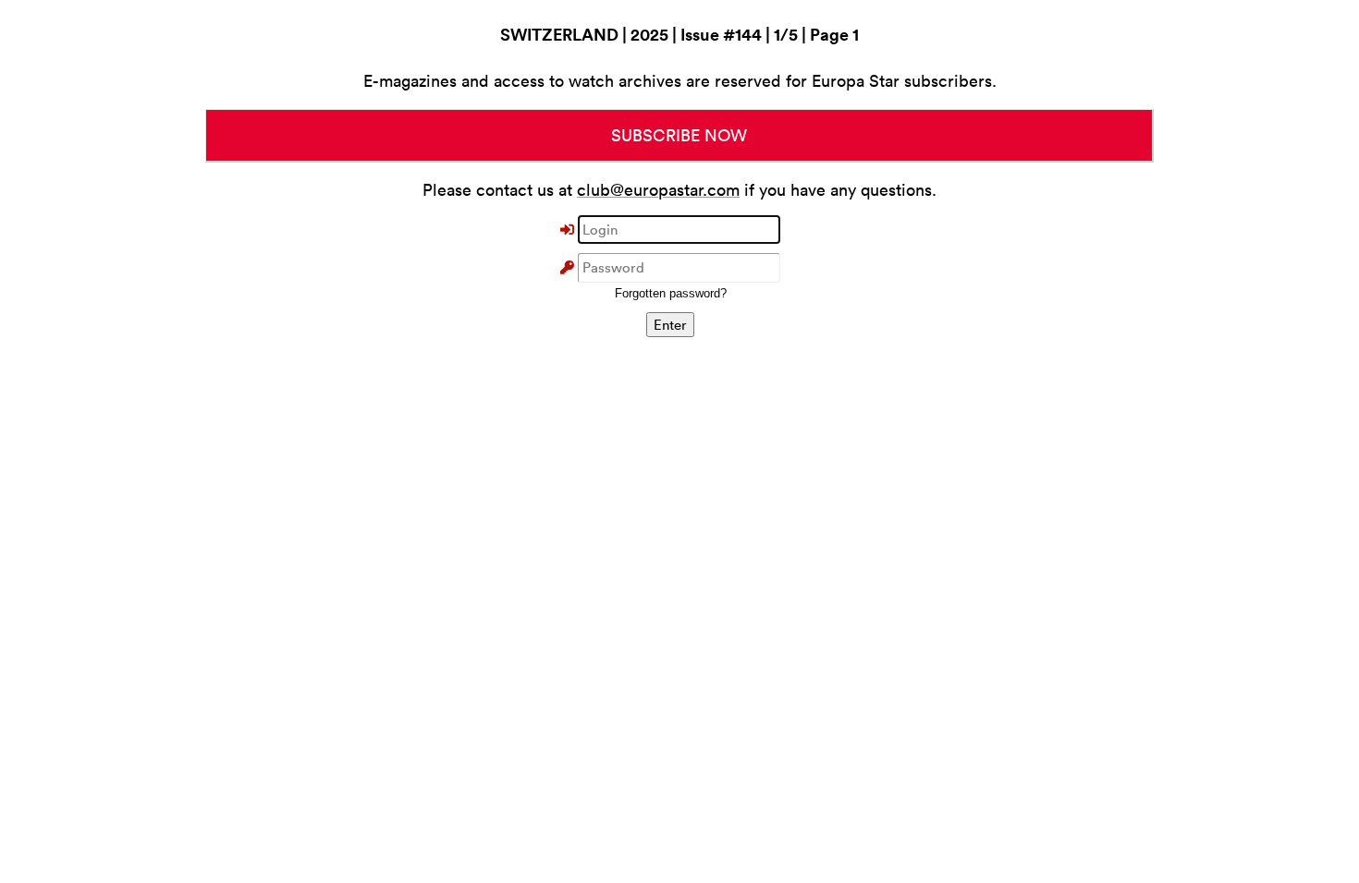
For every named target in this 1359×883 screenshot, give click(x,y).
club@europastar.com (658, 189)
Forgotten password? (671, 293)
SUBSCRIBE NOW (679, 135)
